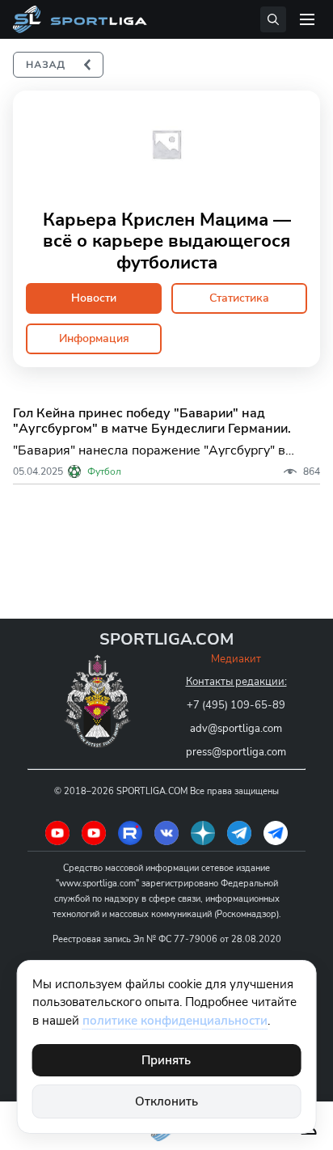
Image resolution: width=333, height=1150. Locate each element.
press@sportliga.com (236, 752)
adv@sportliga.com (236, 728)
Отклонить (166, 1101)
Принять (166, 1060)
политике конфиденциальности (175, 1021)
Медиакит (236, 659)
